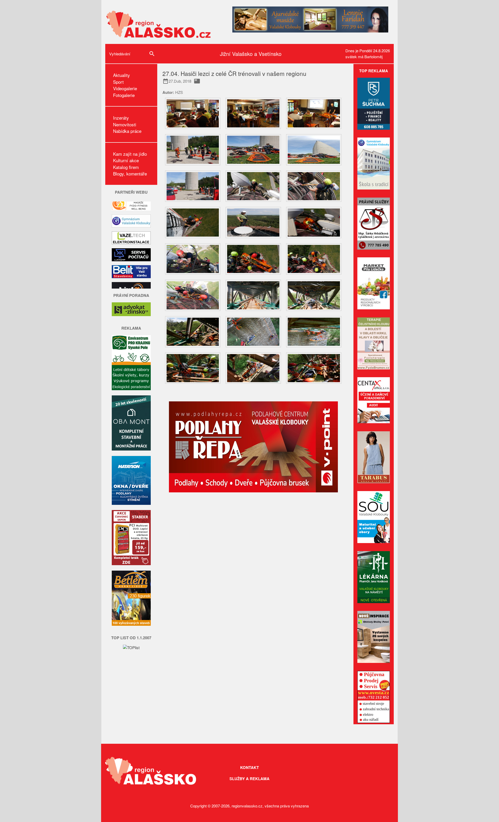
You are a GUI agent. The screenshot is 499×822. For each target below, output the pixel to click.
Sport (118, 82)
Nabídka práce (127, 131)
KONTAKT (249, 767)
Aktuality (121, 75)
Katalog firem (126, 167)
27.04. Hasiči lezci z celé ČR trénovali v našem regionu (234, 73)
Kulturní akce (126, 160)
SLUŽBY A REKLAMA (249, 778)
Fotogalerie (124, 95)
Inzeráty (121, 117)
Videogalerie (125, 88)
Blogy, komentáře (130, 173)
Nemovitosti (124, 124)
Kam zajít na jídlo (130, 154)
